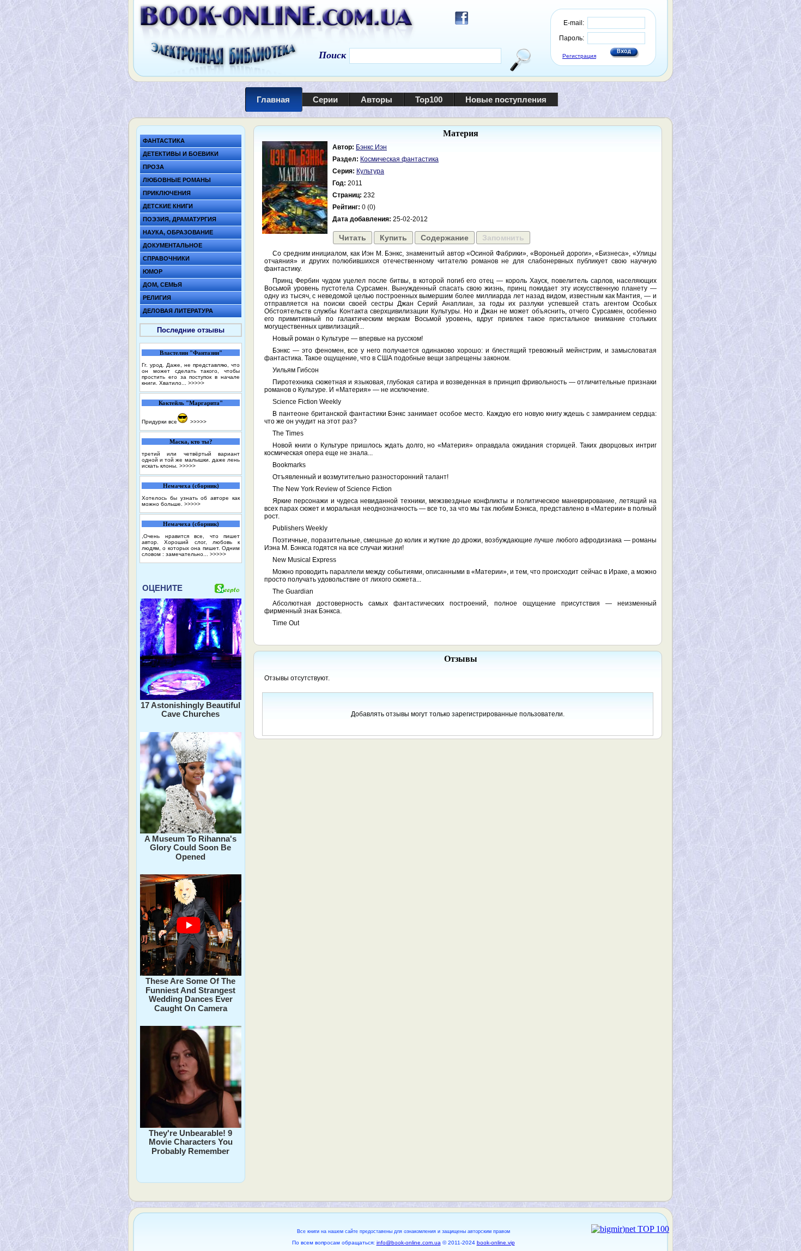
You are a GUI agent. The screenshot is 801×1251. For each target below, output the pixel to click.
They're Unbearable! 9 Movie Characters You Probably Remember (191, 1142)
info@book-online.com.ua (409, 1243)
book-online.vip (496, 1243)
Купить (393, 237)
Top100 (428, 99)
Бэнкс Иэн (371, 147)
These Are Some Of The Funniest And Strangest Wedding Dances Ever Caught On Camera (190, 994)
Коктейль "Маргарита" (191, 403)
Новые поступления (506, 99)
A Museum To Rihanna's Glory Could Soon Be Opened (190, 847)
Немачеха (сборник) (191, 485)
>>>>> (196, 383)
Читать (352, 237)
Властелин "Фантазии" (191, 352)
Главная (273, 99)
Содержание (445, 237)
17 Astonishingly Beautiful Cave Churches (190, 709)
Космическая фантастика (399, 159)
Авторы (376, 99)
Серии (325, 99)
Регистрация (579, 56)
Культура (370, 171)
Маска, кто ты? (191, 441)
